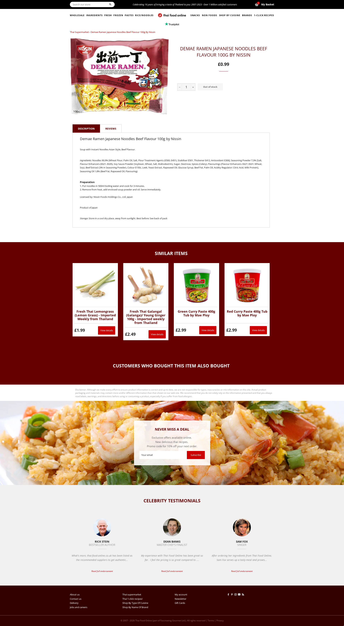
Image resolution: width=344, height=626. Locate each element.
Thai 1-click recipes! (132, 598)
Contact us (75, 598)
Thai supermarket (79, 32)
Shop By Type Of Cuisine (135, 603)
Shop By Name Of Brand (135, 607)
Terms (211, 620)
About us (75, 594)
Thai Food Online (143, 620)
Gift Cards (180, 603)
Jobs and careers (78, 607)
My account (181, 594)
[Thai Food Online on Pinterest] (232, 594)
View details (106, 330)
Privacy (220, 620)
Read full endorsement (102, 571)
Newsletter (180, 598)
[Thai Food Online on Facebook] (229, 594)
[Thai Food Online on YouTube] (240, 594)
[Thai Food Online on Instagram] (236, 594)
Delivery (74, 603)
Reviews (110, 128)
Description (86, 128)
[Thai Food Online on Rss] (243, 594)
